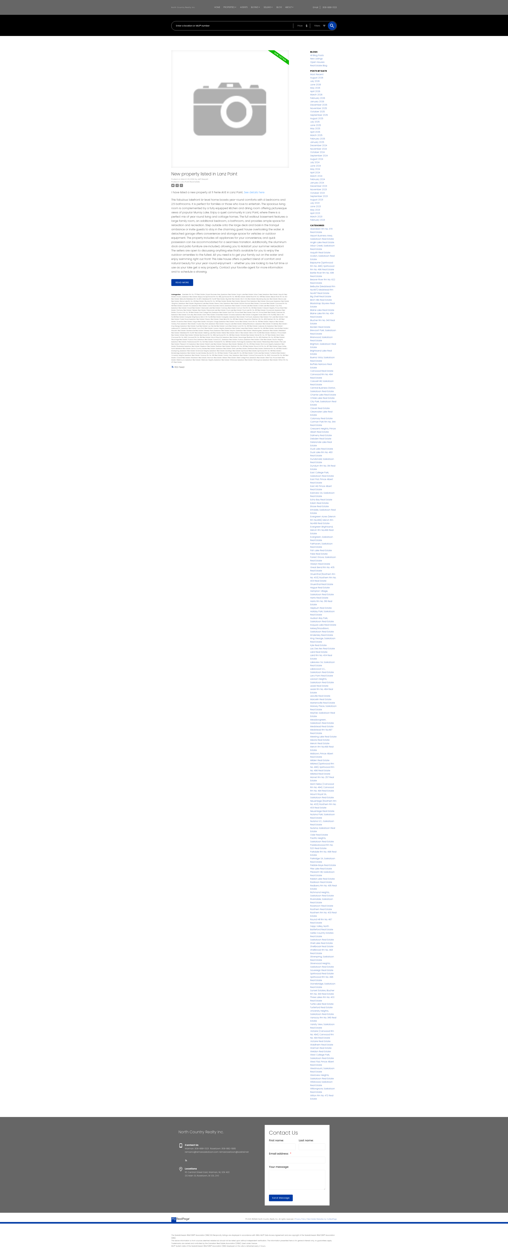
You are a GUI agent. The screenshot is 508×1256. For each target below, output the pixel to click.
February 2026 (317, 98)
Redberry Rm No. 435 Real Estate (249, 344)
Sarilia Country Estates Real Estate (203, 349)
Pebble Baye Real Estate (270, 342)
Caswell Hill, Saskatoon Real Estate (195, 306)
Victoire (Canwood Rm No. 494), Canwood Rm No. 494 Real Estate (322, 1034)
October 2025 (317, 111)
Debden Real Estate (199, 310)
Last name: (306, 1140)
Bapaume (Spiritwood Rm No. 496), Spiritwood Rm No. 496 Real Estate (222, 297)
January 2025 (317, 142)
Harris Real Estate (241, 322)
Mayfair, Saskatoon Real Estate (240, 331)
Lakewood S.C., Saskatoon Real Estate (184, 328)
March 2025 (316, 135)
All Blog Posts (317, 55)
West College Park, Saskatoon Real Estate (251, 358)
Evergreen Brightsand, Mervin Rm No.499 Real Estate (203, 317)
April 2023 (315, 213)
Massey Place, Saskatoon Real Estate (216, 331)
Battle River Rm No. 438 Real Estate (258, 297)
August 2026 (316, 77)
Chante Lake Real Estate (249, 306)
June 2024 (315, 165)
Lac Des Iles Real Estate (216, 326)
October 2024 (317, 152)
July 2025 (315, 121)
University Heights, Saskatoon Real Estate (185, 355)
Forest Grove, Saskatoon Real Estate (192, 319)
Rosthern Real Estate (223, 346)
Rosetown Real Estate (207, 346)
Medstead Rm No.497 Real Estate (191, 333)
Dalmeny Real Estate (184, 310)
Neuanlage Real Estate (179, 340)
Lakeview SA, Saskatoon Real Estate (270, 326)
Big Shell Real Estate (233, 299)
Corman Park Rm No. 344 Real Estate (249, 308)
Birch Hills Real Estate (248, 299)
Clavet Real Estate (193, 308)
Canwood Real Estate (267, 303)
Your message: (279, 1167)
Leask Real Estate (247, 328)
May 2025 (315, 128)
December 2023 (318, 186)
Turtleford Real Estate (277, 353)
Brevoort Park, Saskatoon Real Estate (253, 301)
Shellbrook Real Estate (255, 349)
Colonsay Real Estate (228, 308)
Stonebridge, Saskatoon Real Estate (183, 353)
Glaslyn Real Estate (212, 319)
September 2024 (319, 155)
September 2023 (319, 196)
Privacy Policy (300, 1219)
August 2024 (316, 159)
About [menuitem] (288, 7)
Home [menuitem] (217, 7)
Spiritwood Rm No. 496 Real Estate (269, 351)
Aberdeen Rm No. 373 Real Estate (193, 294)
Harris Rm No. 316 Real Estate (258, 322)
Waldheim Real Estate (199, 358)
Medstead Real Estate (322, 726)
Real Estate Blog (318, 65)
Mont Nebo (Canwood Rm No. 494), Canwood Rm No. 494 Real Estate (322, 787)
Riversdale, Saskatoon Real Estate (188, 346)
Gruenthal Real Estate (184, 322)
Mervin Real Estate (241, 333)
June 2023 (315, 206)
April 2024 (315, 172)
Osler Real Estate (266, 340)
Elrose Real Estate (222, 315)
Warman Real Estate (214, 358)
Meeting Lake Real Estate (212, 333)
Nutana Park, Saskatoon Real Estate (200, 340)
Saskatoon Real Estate (223, 349)
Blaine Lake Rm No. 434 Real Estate (192, 301)
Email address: (279, 1153)
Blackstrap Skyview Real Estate (267, 299)
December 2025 (318, 104)
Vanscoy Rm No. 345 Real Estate (212, 355)
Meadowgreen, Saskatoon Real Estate (265, 331)
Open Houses (317, 62)
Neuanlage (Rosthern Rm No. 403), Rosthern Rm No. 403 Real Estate (261, 337)
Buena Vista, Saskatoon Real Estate (227, 303)
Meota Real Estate (228, 333)
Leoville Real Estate (281, 328)
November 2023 (318, 189)
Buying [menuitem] (254, 7)
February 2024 (317, 179)
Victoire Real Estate (183, 358)
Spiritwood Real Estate (249, 351)
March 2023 (316, 216)
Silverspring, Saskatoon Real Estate (183, 351)
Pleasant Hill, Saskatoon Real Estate (192, 344)
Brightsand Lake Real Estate (204, 303)
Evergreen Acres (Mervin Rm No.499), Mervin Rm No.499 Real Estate (323, 520)
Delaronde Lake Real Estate (216, 310)
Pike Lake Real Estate (321, 868)
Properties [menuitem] (229, 7)
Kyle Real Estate (201, 326)
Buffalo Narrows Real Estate (249, 303)
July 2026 (315, 81)
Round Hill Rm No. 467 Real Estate (265, 346)
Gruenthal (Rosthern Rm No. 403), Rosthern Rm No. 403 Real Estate (323, 577)
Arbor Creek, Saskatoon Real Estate (266, 294)
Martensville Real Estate (195, 331)
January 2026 (317, 101)
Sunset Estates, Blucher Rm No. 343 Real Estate (212, 353)
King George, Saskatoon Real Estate (183, 326)
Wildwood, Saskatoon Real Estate (241, 360)
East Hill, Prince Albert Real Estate (264, 312)
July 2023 (314, 202)
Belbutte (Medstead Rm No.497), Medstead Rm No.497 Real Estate (202, 299)
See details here (254, 192)
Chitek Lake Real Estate (267, 306)
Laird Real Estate (231, 326)
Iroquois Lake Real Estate (233, 324)
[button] (186, 1160)
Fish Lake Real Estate (276, 317)
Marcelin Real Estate (178, 331)
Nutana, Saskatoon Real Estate (248, 340)
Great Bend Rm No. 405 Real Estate (231, 319)
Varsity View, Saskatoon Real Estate (236, 355)
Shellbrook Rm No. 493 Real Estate (275, 349)
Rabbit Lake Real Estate (213, 344)
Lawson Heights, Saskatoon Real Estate (227, 328)
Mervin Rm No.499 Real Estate (259, 333)
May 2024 (315, 169)
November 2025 (318, 108)
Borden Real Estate (233, 301)
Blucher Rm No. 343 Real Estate (215, 301)
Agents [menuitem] (244, 7)
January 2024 (317, 182)
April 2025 (315, 131)
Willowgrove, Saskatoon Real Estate (266, 360)
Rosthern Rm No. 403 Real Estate (242, 346)
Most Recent (316, 74)
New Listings (316, 58)
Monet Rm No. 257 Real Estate (265, 335)
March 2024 (316, 176)
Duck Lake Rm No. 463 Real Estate (254, 310)
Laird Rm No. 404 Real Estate (248, 326)
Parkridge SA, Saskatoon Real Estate (249, 342)
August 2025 (316, 118)
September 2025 (319, 115)
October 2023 (317, 192)
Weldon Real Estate (229, 358)
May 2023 (315, 209)
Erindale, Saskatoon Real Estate (240, 315)
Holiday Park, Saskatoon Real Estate (183, 324)
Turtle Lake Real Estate (261, 353)
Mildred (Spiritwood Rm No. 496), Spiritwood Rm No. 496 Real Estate (217, 335)
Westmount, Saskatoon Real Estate (189, 360)
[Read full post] (230, 110)
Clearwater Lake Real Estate (210, 308)
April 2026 (315, 91)
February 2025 (317, 138)
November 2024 (318, 148)
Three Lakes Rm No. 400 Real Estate (241, 353)
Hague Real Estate (199, 322)
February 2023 (317, 219)
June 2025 (315, 125)
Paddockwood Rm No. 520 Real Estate (200, 342)
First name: (276, 1140)
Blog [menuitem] (279, 7)
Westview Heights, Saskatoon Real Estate (215, 360)
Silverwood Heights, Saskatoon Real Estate (210, 351)
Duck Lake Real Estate (234, 310)
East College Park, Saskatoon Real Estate (213, 312)
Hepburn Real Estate (276, 322)
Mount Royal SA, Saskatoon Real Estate (224, 337)
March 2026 (316, 94)
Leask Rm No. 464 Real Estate (264, 328)
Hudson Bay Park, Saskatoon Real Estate (210, 324)
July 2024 (314, 162)
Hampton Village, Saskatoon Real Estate (220, 322)
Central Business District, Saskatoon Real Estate (224, 306)
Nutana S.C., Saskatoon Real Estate (225, 340)
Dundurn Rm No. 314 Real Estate (188, 312)
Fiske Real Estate (319, 553)
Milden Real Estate (186, 335)
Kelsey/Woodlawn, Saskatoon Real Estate (257, 324)
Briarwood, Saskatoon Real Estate (277, 301)
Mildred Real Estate (247, 335)
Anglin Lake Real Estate (245, 294)
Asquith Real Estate (320, 252)
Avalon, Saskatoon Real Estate (187, 297)
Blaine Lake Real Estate (322, 310)
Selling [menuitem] (267, 7)
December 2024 (318, 145)
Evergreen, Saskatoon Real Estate (233, 317)
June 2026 (315, 84)
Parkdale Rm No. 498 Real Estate (225, 342)
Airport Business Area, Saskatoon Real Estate (221, 294)
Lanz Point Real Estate (190, 182)
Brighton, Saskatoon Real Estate (183, 303)
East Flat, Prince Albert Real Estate (240, 312)
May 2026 (315, 87)
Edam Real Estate (209, 315)
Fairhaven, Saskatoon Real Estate (256, 317)
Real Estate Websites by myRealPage (322, 1219)
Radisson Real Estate (229, 344)
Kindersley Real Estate (279, 324)
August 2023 (316, 199)
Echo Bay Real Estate (194, 315)
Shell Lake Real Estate (239, 349)
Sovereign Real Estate (233, 351)
